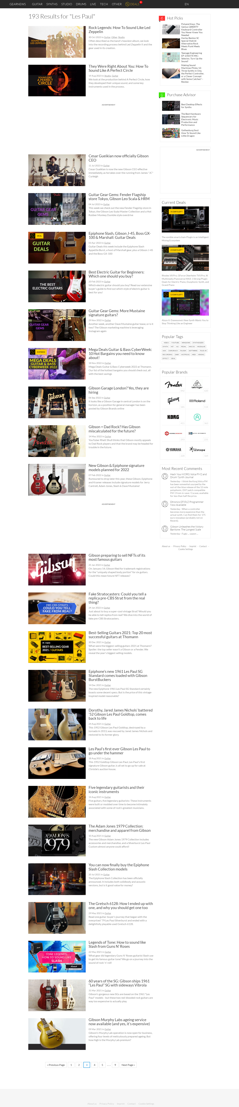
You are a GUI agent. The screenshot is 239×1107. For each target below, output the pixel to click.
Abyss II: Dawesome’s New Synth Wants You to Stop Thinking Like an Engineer (185, 309)
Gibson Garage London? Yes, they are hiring (119, 390)
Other (117, 4)
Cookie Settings (185, 549)
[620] (197, 384)
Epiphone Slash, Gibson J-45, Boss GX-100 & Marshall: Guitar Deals (120, 235)
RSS (226, 4)
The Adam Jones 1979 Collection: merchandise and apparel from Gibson (120, 828)
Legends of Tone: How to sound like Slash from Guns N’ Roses (117, 944)
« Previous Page (56, 1064)
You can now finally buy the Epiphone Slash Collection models (119, 867)
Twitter (218, 4)
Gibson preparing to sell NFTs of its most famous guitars (117, 557)
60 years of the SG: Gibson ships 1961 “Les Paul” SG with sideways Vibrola (119, 983)
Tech (104, 4)
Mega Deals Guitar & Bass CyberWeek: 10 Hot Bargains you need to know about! (120, 353)
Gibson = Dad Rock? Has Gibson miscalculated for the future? (114, 428)
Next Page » (128, 1064)
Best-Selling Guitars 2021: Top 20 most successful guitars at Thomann (120, 634)
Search (234, 4)
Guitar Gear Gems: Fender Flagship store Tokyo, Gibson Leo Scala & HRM (119, 196)
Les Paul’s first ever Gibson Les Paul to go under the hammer (119, 751)
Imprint (192, 546)
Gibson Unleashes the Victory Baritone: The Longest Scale (186, 528)
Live (93, 4)
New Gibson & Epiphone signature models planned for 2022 (116, 467)
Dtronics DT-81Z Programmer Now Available (187, 503)
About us (166, 546)
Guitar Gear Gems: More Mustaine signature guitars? (117, 312)
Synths (51, 4)
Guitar (37, 4)
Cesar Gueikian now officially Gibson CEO (119, 158)
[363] (197, 417)
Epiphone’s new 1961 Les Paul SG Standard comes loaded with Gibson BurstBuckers (118, 675)
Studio (66, 4)
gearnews (18, 4)
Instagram (204, 4)
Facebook (211, 4)
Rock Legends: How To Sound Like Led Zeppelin (119, 29)
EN (187, 4)
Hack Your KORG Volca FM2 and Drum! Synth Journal (188, 476)
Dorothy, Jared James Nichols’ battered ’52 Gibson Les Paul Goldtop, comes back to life (121, 714)
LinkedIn (197, 4)
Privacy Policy (179, 546)
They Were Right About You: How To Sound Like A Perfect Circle (118, 68)
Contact (203, 546)
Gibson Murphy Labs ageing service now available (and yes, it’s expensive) (119, 1021)
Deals (134, 4)
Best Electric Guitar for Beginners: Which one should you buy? (116, 274)
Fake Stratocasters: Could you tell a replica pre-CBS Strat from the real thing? (117, 598)
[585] (173, 400)
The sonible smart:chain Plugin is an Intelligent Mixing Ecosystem (185, 226)
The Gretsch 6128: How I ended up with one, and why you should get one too (121, 905)
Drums (81, 4)
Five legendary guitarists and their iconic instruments (116, 789)
